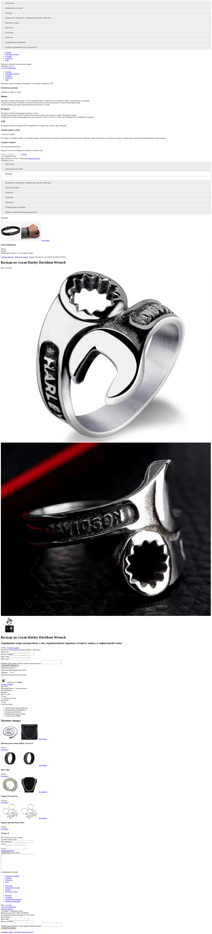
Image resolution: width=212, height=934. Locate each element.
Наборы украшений (12, 901)
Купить (3, 251)
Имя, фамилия (6, 842)
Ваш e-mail (5, 656)
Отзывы (8, 56)
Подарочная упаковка (15, 42)
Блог (7, 60)
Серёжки (9, 33)
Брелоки (9, 28)
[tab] (106, 3)
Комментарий (21, 663)
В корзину (5, 750)
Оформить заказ (7, 932)
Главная (8, 52)
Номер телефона (7, 654)
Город (3, 844)
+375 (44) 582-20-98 (8, 68)
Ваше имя (4, 652)
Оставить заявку (13, 648)
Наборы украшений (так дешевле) (21, 47)
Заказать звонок (34, 158)
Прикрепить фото (7, 850)
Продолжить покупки (25, 932)
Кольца (8, 13)
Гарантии (8, 58)
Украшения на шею (14, 8)
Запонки (9, 37)
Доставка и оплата (12, 54)
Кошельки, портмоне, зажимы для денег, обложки (28, 18)
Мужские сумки (12, 23)
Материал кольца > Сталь (24, 257)
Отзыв (3, 848)
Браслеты (9, 3)
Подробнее (46, 240)
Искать (24, 154)
